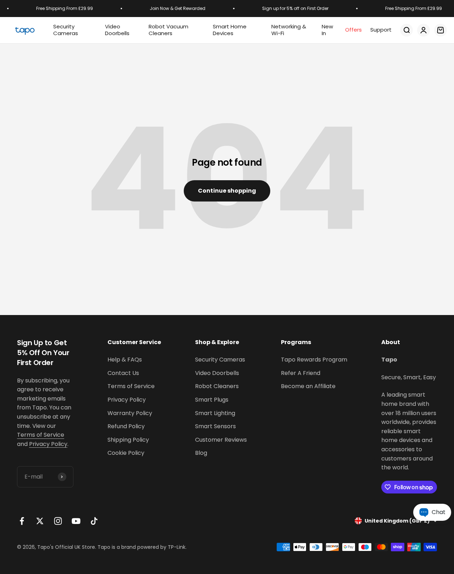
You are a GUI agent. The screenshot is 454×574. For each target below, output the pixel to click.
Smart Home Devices (230, 30)
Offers (353, 30)
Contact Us (123, 373)
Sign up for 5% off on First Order (293, 8)
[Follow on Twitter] (40, 521)
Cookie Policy (125, 453)
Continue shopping (227, 191)
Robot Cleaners (217, 386)
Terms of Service (40, 435)
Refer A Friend (300, 373)
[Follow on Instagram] (58, 521)
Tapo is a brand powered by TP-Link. (142, 547)
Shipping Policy (128, 440)
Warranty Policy (129, 413)
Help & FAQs (124, 359)
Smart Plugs (211, 400)
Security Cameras (65, 30)
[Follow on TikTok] (94, 521)
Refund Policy (126, 426)
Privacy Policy (48, 444)
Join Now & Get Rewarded (175, 8)
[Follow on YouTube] (76, 521)
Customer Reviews (221, 440)
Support (381, 30)
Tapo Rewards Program (314, 359)
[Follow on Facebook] (22, 521)
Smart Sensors (215, 426)
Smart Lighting (215, 413)
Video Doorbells (217, 373)
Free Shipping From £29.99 (62, 8)
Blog (201, 453)
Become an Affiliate (308, 386)
